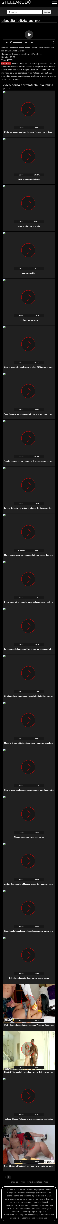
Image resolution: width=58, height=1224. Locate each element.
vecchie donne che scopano (34, 1218)
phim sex (15, 1182)
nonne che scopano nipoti (25, 1196)
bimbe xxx (19, 1205)
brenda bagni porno (35, 1189)
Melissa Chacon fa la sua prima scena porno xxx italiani (29, 1119)
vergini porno (16, 1199)
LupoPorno (26, 54)
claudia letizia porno (16, 1189)
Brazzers (16, 54)
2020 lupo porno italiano (29, 179)
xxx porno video (29, 273)
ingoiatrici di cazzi (33, 1205)
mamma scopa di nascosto (28, 1208)
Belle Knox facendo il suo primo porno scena (29, 978)
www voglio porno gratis (29, 226)
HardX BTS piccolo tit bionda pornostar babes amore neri (29, 1072)
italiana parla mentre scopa (27, 1215)
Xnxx (39, 54)
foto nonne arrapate (23, 1202)
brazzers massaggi (26, 1193)
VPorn (34, 54)
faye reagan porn (29, 1211)
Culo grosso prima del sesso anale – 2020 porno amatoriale (30, 367)
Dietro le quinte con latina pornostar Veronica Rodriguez (29, 1025)
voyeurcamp (28, 1199)
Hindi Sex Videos (34, 1182)
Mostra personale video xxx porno (29, 837)
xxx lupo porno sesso (29, 320)
